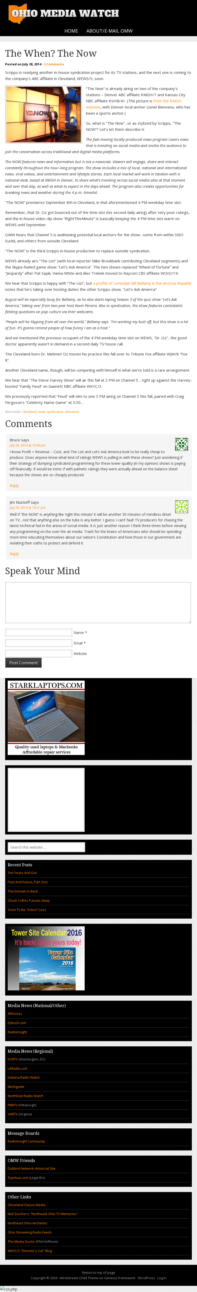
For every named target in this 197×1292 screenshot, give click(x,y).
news (41, 412)
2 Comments (54, 64)
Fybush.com (17, 1022)
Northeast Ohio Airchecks (27, 1223)
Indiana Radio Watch (24, 1077)
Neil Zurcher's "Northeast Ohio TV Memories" (43, 1213)
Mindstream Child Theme (79, 1278)
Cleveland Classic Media (26, 1204)
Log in (161, 1278)
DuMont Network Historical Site (32, 1168)
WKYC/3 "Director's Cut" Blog (30, 1250)
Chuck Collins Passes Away (29, 900)
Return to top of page (98, 1272)
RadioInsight (17, 1032)
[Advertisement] (46, 800)
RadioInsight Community (26, 1141)
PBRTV (13, 1105)
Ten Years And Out (22, 872)
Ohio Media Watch (64, 13)
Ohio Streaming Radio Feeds (30, 1232)
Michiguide (16, 1086)
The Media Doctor (21, 1241)
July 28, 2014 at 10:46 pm (28, 445)
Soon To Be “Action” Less (27, 909)
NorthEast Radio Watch (25, 1096)
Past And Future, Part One (28, 882)
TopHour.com (18, 1177)
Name (79, 632)
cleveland (29, 412)
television (72, 412)
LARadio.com (17, 1068)
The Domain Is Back (23, 891)
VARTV (13, 1114)
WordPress (146, 1278)
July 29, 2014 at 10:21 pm (28, 507)
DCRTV (13, 1059)
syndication (55, 412)
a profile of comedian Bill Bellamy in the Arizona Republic (142, 283)
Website (80, 653)
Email (78, 643)
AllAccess (15, 1013)
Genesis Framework (119, 1278)
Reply (14, 485)
